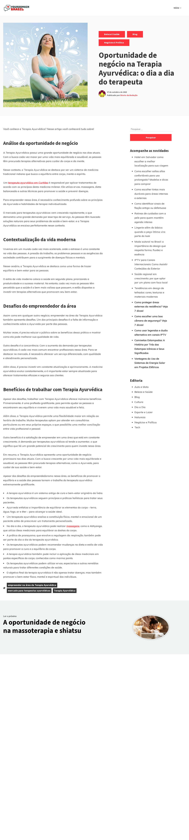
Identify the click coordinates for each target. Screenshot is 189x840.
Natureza (139, 417)
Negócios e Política (114, 42)
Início (176, 7)
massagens (72, 526)
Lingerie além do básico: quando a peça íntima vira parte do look (149, 232)
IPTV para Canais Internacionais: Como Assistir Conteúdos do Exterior (151, 264)
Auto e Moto (141, 387)
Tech (137, 427)
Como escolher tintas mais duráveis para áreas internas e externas (151, 194)
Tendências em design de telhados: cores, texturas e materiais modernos (149, 292)
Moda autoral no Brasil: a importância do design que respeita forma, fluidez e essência (150, 248)
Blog (135, 34)
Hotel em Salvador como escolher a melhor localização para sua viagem (151, 161)
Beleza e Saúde (111, 34)
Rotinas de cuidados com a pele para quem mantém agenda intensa (150, 217)
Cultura (138, 402)
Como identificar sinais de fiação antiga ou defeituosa (150, 205)
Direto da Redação (129, 95)
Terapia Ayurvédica (64, 590)
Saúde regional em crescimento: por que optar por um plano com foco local (151, 278)
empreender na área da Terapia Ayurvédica (32, 585)
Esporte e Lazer (143, 412)
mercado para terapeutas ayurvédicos (29, 590)
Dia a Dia (139, 407)
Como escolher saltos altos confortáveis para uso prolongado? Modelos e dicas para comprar (151, 178)
